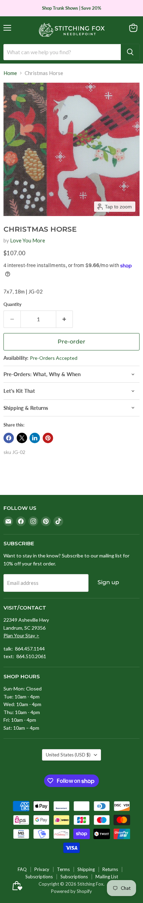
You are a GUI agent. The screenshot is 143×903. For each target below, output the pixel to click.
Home (10, 73)
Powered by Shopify (71, 891)
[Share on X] (22, 438)
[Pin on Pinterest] (48, 438)
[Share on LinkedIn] (35, 438)
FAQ (22, 869)
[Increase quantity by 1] (64, 319)
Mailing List (106, 876)
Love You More (27, 240)
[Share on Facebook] (8, 438)
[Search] (130, 52)
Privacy (41, 869)
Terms (63, 869)
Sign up (108, 582)
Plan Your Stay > (21, 635)
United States (68, 754)
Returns (110, 869)
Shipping (86, 869)
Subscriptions (39, 876)
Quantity (12, 304)
